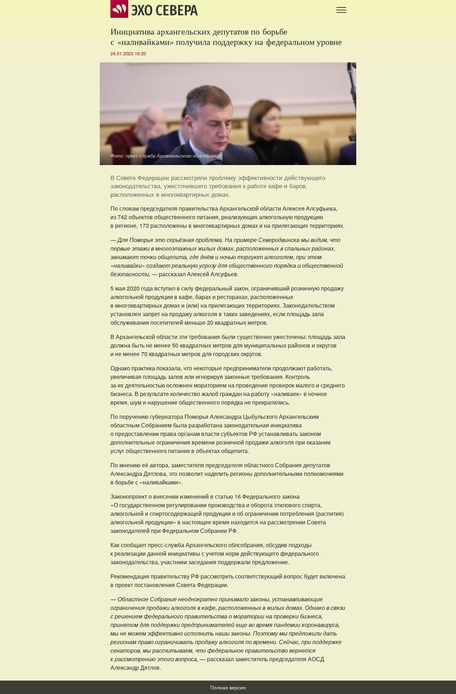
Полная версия (228, 687)
